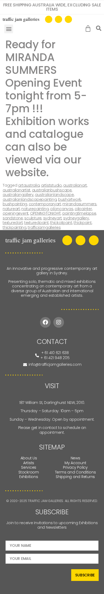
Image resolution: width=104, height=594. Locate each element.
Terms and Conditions (75, 472)
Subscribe (85, 575)
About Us (29, 458)
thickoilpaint (61, 222)
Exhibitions (28, 476)
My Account (75, 462)
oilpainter (83, 208)
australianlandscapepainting (30, 199)
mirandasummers (79, 204)
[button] (8, 29)
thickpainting (14, 227)
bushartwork (69, 199)
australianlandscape (54, 194)
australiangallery (18, 194)
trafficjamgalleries (44, 227)
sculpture (33, 218)
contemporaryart (45, 204)
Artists (28, 462)
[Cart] (89, 29)
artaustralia (28, 185)
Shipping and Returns (75, 476)
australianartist (16, 190)
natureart (11, 208)
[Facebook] (45, 322)
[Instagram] (58, 322)
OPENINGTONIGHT (45, 213)
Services (28, 467)
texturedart (13, 222)
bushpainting (15, 204)
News (75, 458)
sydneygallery (76, 218)
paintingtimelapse (79, 213)
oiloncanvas (61, 208)
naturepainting (35, 208)
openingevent (16, 213)
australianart (75, 185)
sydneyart (52, 218)
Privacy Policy (75, 467)
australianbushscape (52, 190)
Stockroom (28, 472)
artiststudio (51, 185)
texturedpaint (36, 222)
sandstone (13, 218)
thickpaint (83, 222)
